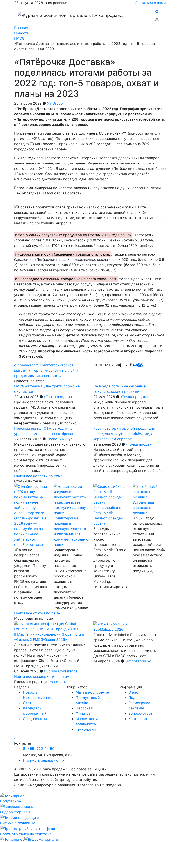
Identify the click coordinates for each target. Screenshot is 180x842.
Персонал (84, 708)
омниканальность (45, 375)
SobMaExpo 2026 (108, 629)
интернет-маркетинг (46, 370)
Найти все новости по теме (38, 476)
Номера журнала (38, 697)
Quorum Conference (60, 671)
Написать (58, 681)
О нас (133, 692)
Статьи (29, 703)
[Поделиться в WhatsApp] (142, 365)
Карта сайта (138, 718)
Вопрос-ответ (140, 713)
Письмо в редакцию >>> (45, 760)
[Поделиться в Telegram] (138, 365)
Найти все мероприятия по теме (42, 676)
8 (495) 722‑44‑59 (38, 748)
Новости (30, 692)
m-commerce (46, 365)
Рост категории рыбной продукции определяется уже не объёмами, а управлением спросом (124, 433)
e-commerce (24, 365)
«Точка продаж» (58, 397)
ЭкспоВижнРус (60, 439)
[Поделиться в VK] (135, 365)
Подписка (137, 697)
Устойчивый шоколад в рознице (143, 507)
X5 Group (55, 103)
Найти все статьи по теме (37, 613)
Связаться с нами (150, 2)
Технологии (86, 729)
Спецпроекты (35, 718)
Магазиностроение (92, 692)
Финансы (83, 713)
